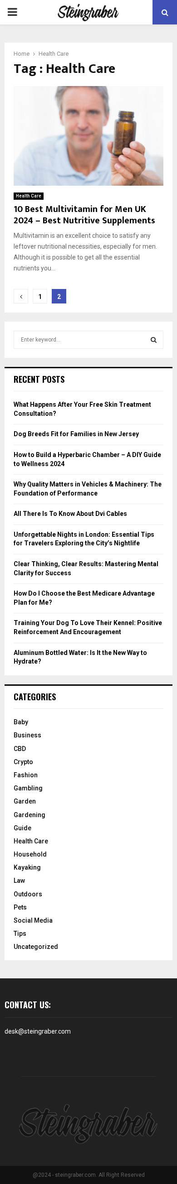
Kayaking (27, 867)
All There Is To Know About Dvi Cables (70, 513)
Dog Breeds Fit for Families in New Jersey (76, 434)
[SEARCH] (153, 340)
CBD (20, 748)
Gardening (29, 814)
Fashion (26, 775)
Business (27, 735)
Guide (22, 828)
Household (30, 854)
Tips (20, 933)
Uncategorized (36, 946)
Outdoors (28, 894)
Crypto (23, 761)
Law (19, 880)
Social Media (33, 920)
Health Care (28, 195)
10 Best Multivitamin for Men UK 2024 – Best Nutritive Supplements (84, 215)
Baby (21, 722)
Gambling (28, 788)
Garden (25, 801)
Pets (20, 907)
